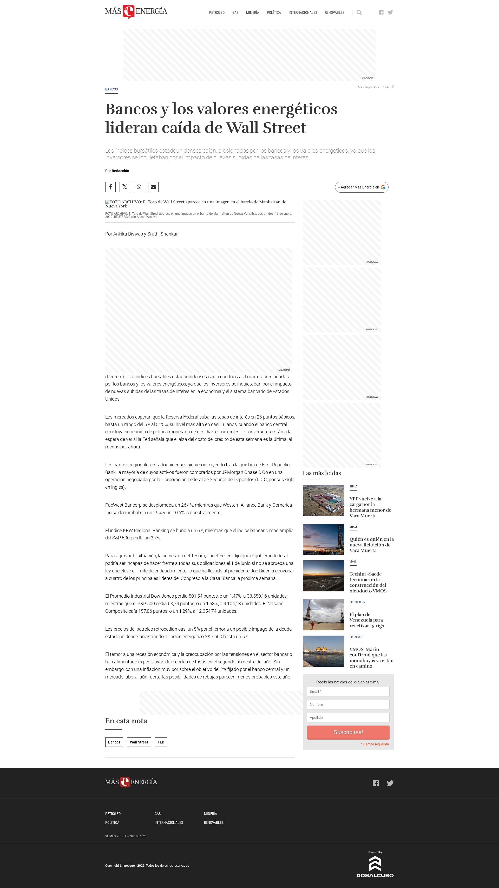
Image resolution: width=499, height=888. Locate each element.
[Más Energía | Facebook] (381, 12)
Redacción (120, 171)
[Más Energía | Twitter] (390, 12)
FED (161, 742)
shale (353, 526)
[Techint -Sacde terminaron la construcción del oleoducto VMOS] (323, 575)
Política (274, 12)
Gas (235, 12)
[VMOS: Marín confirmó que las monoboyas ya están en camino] (323, 651)
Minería (252, 12)
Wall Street (139, 742)
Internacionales (303, 12)
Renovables (334, 12)
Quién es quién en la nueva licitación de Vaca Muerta (372, 544)
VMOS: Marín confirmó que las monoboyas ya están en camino (371, 658)
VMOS (353, 561)
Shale (353, 486)
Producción (357, 602)
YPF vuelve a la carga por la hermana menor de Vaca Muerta (370, 507)
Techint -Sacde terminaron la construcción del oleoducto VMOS (368, 582)
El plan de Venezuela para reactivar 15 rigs (367, 620)
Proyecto (356, 637)
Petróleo (217, 12)
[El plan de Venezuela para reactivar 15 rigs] (323, 614)
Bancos (111, 89)
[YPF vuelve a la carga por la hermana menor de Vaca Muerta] (323, 500)
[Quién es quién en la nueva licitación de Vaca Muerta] (323, 539)
